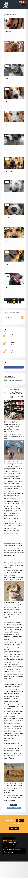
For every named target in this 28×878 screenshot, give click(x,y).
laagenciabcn (11, 847)
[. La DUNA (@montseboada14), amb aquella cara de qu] (14, 490)
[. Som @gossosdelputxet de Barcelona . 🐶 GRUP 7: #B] (14, 430)
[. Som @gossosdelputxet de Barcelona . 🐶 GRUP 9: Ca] (14, 611)
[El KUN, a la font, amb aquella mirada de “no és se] (14, 732)
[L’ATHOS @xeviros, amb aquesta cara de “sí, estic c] (14, 591)
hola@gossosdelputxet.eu (10, 840)
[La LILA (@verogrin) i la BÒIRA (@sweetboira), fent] (14, 772)
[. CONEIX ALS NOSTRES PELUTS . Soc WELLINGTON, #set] (14, 712)
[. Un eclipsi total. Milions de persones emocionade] (14, 551)
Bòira (13, 844)
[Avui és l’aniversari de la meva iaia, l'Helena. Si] (14, 530)
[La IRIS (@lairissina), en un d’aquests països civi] (14, 410)
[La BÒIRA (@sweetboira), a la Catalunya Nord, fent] (14, 692)
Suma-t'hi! (14, 828)
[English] (22, 2)
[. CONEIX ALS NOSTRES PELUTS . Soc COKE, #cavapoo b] (14, 792)
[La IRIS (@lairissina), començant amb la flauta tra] (14, 631)
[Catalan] (20, 2)
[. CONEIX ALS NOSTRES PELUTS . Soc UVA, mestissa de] (14, 651)
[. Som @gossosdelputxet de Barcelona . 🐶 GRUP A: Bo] (14, 752)
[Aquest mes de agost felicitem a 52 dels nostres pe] (14, 510)
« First (13, 299)
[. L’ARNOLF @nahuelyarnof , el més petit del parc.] (14, 470)
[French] (24, 2)
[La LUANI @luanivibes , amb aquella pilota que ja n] (14, 671)
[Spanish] (26, 2)
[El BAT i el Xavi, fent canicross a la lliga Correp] (14, 450)
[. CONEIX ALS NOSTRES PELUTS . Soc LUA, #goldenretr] (14, 571)
